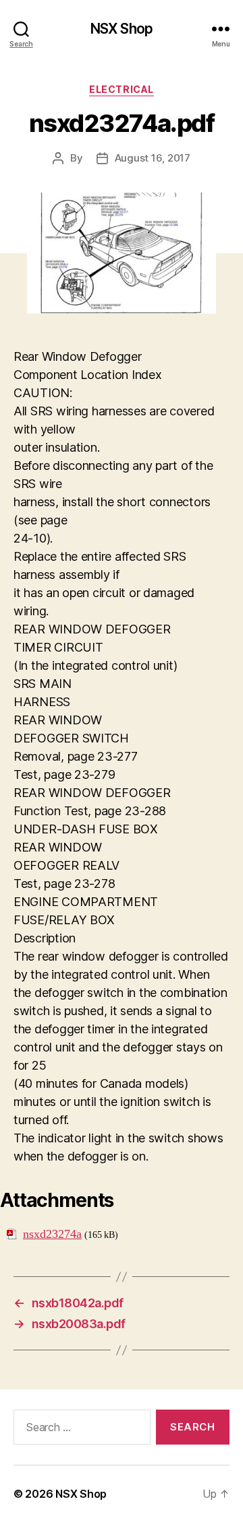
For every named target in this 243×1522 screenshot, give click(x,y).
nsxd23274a (52, 1234)
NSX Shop (121, 29)
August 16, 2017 (152, 157)
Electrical (121, 89)
